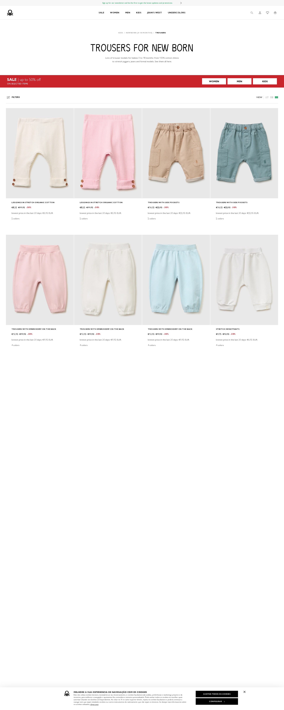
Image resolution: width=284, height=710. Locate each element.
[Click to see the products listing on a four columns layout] (271, 97)
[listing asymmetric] (267, 97)
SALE (101, 12)
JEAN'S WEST (154, 12)
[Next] (181, 3)
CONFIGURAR (215, 701)
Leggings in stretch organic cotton (33, 202)
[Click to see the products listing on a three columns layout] (276, 97)
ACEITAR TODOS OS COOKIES (216, 694)
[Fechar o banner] (244, 692)
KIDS (138, 12)
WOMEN (114, 12)
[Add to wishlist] (10, 112)
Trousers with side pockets (163, 202)
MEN (127, 12)
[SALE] (142, 81)
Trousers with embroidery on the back (34, 329)
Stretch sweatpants (227, 329)
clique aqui (94, 704)
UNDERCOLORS (176, 12)
